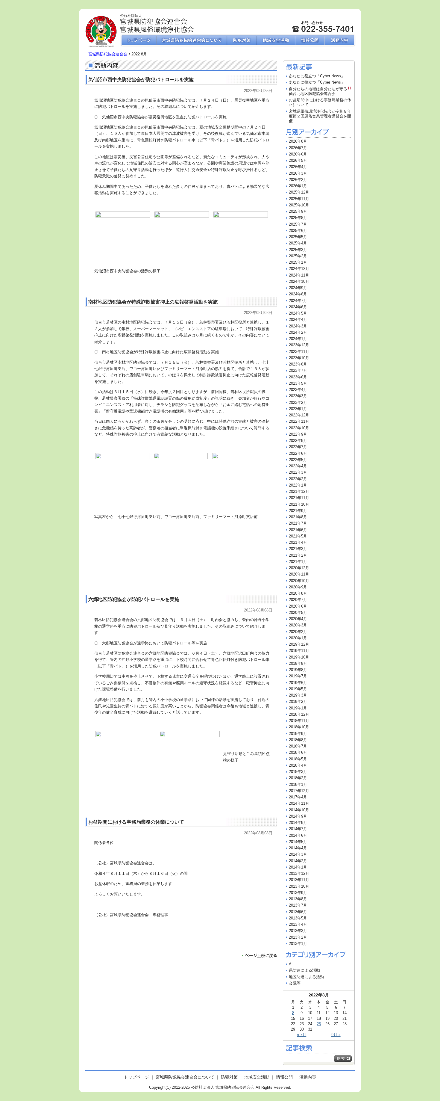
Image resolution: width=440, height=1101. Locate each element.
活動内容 (340, 40)
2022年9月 (298, 434)
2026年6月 (298, 154)
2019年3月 (298, 695)
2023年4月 (298, 389)
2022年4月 (298, 466)
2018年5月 (298, 759)
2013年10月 (299, 886)
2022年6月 (298, 453)
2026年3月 (298, 173)
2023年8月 (298, 364)
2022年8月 (298, 440)
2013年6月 (298, 912)
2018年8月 (298, 740)
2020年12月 (299, 568)
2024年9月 (298, 288)
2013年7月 (298, 905)
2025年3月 (298, 249)
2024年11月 (299, 275)
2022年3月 (298, 472)
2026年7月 (298, 148)
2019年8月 (298, 669)
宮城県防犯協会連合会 (107, 54)
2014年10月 (299, 810)
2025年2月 (298, 256)
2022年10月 (299, 428)
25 (319, 1024)
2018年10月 (299, 727)
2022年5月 (298, 459)
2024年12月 (299, 268)
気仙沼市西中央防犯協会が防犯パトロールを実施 (141, 79)
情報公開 (309, 40)
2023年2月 (298, 402)
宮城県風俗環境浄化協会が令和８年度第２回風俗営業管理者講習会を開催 (320, 116)
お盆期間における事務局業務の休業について (136, 821)
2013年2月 (298, 937)
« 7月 (301, 1034)
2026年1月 (298, 186)
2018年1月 (298, 784)
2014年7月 (298, 829)
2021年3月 (298, 548)
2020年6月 (298, 606)
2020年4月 (298, 619)
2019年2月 (298, 701)
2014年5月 (298, 841)
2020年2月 (298, 631)
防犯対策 (242, 40)
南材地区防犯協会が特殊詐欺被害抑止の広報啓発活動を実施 (153, 301)
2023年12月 (299, 345)
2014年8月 (298, 822)
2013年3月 (298, 930)
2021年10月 (299, 504)
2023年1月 (298, 409)
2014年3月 (298, 854)
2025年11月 (299, 199)
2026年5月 (298, 160)
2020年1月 (298, 638)
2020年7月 (298, 599)
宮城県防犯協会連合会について (192, 40)
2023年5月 (298, 383)
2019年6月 (298, 682)
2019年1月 (298, 708)
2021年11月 (299, 498)
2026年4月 (298, 166)
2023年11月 (299, 351)
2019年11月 (299, 650)
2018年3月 (298, 771)
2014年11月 (299, 803)
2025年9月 (298, 211)
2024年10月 (299, 281)
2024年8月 (298, 294)
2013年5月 (298, 918)
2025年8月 (298, 217)
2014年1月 (298, 867)
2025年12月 (299, 192)
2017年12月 (299, 791)
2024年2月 (298, 332)
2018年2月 (298, 778)
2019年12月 (299, 644)
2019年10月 (299, 657)
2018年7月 (298, 746)
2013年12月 (299, 873)
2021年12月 (299, 491)
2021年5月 (298, 536)
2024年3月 (298, 326)
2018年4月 (298, 765)
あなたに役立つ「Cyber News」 (317, 76)
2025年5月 (298, 237)
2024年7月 (298, 300)
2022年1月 (298, 485)
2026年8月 (298, 141)
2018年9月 (298, 733)
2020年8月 (298, 593)
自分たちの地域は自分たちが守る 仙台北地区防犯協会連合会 (322, 91)
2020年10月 (299, 581)
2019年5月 (298, 689)
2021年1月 (298, 561)
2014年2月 (298, 861)
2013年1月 (298, 943)
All (291, 964)
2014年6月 (298, 835)
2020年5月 (298, 612)
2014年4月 (298, 848)
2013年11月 (299, 880)
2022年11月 (299, 421)
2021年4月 (298, 542)
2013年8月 (298, 899)
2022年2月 (298, 479)
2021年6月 (298, 530)
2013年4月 (298, 924)
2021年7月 (298, 523)
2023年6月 (298, 377)
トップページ (138, 40)
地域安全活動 (276, 40)
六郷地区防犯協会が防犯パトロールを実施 (133, 599)
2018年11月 (299, 720)
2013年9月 (298, 892)
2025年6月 (298, 230)
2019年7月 (298, 676)
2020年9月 (298, 587)
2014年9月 (298, 816)
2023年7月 (298, 370)
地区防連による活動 (306, 977)
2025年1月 (298, 262)
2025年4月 (298, 243)
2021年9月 (298, 510)
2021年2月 (298, 555)
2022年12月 (299, 415)
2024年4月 (298, 319)
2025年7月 (298, 224)
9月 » (336, 1034)
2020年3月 (298, 625)
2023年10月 (299, 358)
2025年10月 (299, 205)
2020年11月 (299, 574)
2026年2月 (298, 179)
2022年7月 (298, 447)
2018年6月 (298, 752)
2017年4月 (298, 797)
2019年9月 (298, 663)
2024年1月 (298, 338)
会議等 (295, 983)
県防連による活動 (304, 970)
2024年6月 (298, 307)
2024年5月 (298, 313)
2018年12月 (299, 714)
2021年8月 (298, 517)
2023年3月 (298, 396)
